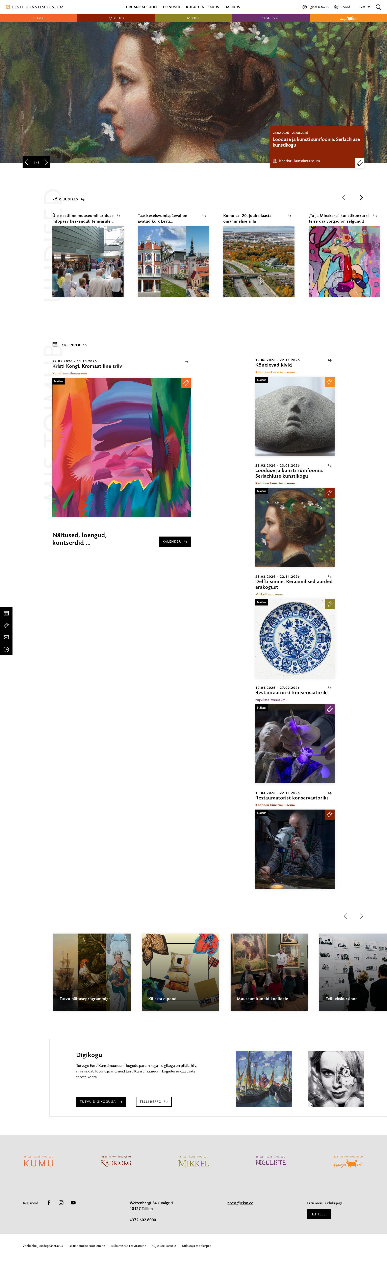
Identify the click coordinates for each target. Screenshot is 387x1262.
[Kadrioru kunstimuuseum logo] (116, 18)
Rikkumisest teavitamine (128, 1246)
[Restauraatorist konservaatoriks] (295, 744)
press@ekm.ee (240, 1203)
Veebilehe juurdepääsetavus (43, 1246)
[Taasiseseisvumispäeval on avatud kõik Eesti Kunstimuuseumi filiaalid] (173, 265)
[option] (317, 147)
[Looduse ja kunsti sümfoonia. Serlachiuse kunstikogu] (295, 527)
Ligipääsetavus (318, 7)
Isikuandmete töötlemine (87, 1246)
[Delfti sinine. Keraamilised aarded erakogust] (295, 638)
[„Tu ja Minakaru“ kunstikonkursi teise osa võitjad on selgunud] (344, 265)
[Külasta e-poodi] (180, 976)
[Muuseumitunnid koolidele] (269, 976)
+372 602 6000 (143, 1220)
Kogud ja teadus (202, 7)
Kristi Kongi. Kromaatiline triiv (304, 139)
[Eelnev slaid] (26, 162)
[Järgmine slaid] (46, 162)
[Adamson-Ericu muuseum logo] (348, 18)
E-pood (344, 7)
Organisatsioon (141, 7)
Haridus (232, 7)
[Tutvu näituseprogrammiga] (92, 976)
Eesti (363, 7)
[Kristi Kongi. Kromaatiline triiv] (121, 447)
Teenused (171, 7)
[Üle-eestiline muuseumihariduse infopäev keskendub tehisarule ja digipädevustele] (88, 265)
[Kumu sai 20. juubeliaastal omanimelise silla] (258, 265)
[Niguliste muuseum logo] (271, 18)
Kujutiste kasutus (164, 1246)
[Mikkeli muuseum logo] (193, 18)
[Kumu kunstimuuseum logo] (38, 18)
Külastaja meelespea (196, 1246)
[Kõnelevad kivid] (295, 416)
